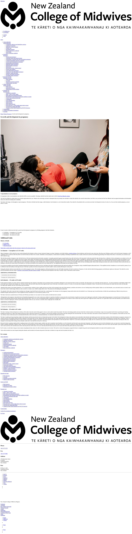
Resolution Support (10, 49)
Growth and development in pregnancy (14, 61)
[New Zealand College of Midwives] (66, 28)
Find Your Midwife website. (64, 196)
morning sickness (73, 253)
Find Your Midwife (7, 481)
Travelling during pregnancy (12, 75)
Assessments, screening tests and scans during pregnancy (18, 59)
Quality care (8, 48)
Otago (2, 514)
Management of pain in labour (12, 89)
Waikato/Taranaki (4, 508)
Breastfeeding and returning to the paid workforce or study (18, 96)
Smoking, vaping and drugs (12, 73)
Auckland (3, 505)
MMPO (5, 480)
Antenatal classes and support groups (14, 58)
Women (5, 114)
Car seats (8, 80)
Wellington (3, 510)
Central (2, 509)
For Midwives (6, 31)
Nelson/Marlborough (5, 511)
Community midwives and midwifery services (16, 44)
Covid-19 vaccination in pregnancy (11, 110)
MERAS (5, 479)
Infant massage (9, 103)
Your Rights (8, 52)
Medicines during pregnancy (12, 64)
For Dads (5, 111)
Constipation (9, 99)
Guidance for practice (10, 45)
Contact (5, 34)
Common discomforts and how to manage (15, 60)
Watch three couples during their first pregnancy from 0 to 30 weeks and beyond (18, 248)
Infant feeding (9, 101)
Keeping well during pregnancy (8, 277)
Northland (3, 504)
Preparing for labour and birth (12, 81)
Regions (5, 475)
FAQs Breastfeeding (10, 100)
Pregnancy (5, 54)
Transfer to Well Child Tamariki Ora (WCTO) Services (18, 107)
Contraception (6, 109)
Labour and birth (7, 84)
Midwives (5, 519)
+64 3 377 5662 (4, 453)
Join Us (5, 474)
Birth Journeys (9, 86)
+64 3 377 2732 (4, 448)
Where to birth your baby (11, 83)
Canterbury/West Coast (6, 512)
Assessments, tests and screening (8, 275)
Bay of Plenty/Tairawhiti (6, 506)
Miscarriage (8, 66)
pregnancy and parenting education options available (29, 270)
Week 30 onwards (7, 245)
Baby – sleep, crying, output (12, 94)
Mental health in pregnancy (12, 65)
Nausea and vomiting (11, 69)
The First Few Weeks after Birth (13, 106)
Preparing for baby (7, 76)
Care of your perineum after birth (13, 98)
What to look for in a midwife (12, 50)
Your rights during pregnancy (12, 70)
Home (2, 114)
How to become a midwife (12, 53)
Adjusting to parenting (11, 93)
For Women (5, 32)
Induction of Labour (10, 88)
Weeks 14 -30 (6, 244)
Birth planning (9, 79)
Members (5, 478)
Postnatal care (6, 90)
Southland (3, 515)
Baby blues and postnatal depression (14, 95)
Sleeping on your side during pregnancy (14, 71)
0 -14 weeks (6, 243)
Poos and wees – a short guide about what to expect (17, 105)
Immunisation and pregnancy (12, 63)
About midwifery (7, 42)
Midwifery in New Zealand (12, 47)
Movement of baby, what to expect (13, 68)
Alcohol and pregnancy (11, 57)
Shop (4, 36)
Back (4, 525)
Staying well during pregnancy (12, 74)
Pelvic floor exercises (10, 104)
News (4, 476)
